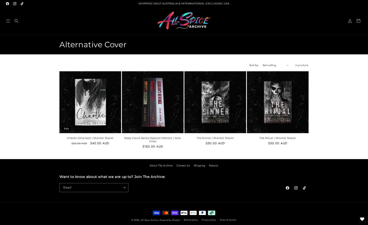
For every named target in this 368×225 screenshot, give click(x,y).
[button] (8, 21)
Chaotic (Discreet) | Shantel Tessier (90, 137)
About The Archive (161, 165)
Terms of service (228, 219)
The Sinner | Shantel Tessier (215, 137)
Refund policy (191, 219)
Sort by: (254, 65)
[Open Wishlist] (362, 219)
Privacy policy (209, 219)
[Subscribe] (124, 187)
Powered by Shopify (170, 220)
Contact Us (183, 165)
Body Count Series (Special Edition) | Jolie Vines (152, 139)
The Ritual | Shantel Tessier (278, 137)
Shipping (199, 165)
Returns (213, 165)
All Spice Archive (150, 220)
